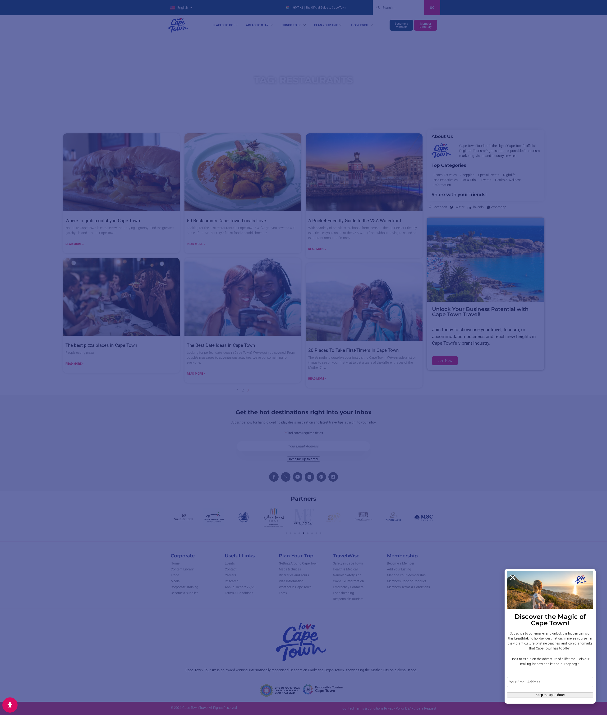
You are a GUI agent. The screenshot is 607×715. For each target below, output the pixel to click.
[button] (512, 577)
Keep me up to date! (550, 695)
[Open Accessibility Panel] (10, 705)
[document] (303, 357)
